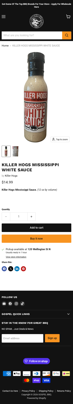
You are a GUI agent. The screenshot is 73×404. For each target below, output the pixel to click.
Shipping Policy (46, 391)
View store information (16, 257)
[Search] (66, 35)
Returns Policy (64, 391)
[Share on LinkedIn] (17, 268)
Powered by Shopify (36, 398)
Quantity (6, 209)
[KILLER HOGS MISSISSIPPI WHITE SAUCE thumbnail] (6, 151)
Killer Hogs (11, 175)
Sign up (52, 338)
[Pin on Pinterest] (23, 268)
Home (5, 45)
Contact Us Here (10, 391)
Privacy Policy (28, 391)
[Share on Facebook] (4, 268)
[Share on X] (10, 268)
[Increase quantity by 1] (32, 216)
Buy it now (36, 238)
